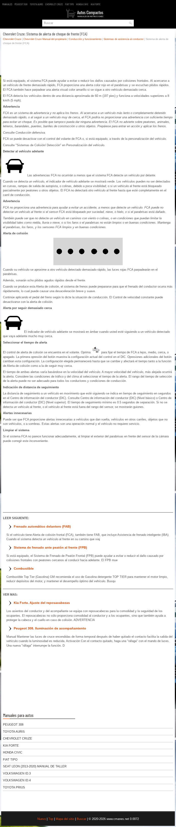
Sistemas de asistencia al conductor (124, 39)
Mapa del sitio (65, 819)
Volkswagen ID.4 (17, 780)
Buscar (81, 819)
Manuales (7, 4)
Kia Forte (95, 4)
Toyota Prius (14, 787)
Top (50, 819)
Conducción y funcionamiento (85, 39)
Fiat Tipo (69, 4)
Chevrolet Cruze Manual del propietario (45, 39)
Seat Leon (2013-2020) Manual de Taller (34, 766)
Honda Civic (82, 4)
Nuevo (41, 819)
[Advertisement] (88, 63)
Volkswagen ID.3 (17, 773)
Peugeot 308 (21, 4)
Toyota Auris (36, 4)
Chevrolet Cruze (54, 4)
